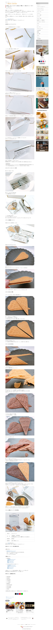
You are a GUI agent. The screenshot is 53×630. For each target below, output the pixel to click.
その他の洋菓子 (39, 30)
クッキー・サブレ (39, 11)
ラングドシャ (38, 13)
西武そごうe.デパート (10, 568)
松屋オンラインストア (10, 562)
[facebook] (18, 594)
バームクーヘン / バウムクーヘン (41, 6)
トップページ (18, 624)
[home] (45, 61)
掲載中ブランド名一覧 (39, 40)
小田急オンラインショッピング (11, 566)
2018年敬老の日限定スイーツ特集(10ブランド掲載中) (10, 610)
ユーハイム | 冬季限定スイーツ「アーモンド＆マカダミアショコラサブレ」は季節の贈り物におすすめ (19, 611)
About (29, 624)
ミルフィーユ (38, 16)
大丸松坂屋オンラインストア (11, 565)
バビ (6, 598)
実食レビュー (38, 3)
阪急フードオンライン (10, 561)
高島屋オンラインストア (10, 560)
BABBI (9, 19)
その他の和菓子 (39, 38)
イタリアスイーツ (9, 598)
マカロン (38, 23)
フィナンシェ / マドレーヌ (40, 8)
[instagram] (43, 61)
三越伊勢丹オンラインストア (11, 559)
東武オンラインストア (10, 567)
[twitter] (16, 594)
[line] (22, 594)
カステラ (38, 35)
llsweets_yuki (42, 63)
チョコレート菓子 (39, 18)
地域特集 (26, 624)
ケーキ (38, 25)
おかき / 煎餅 (38, 33)
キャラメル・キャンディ (40, 28)
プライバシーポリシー (33, 624)
